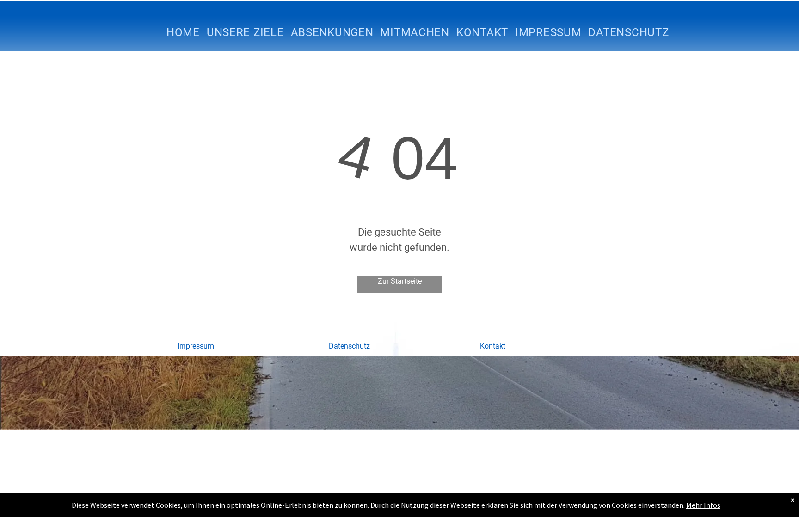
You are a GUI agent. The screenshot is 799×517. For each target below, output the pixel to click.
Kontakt (492, 346)
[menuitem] (186, 32)
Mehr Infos (703, 505)
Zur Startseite (400, 281)
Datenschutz (349, 346)
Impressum (196, 346)
